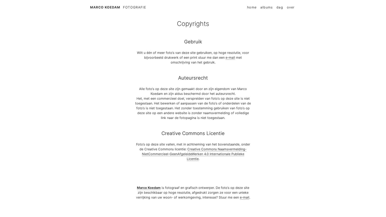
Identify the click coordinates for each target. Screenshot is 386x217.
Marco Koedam (105, 7)
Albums (266, 7)
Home (252, 7)
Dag (279, 7)
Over (291, 7)
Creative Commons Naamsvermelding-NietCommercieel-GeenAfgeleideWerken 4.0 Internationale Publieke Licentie (194, 154)
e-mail (230, 57)
